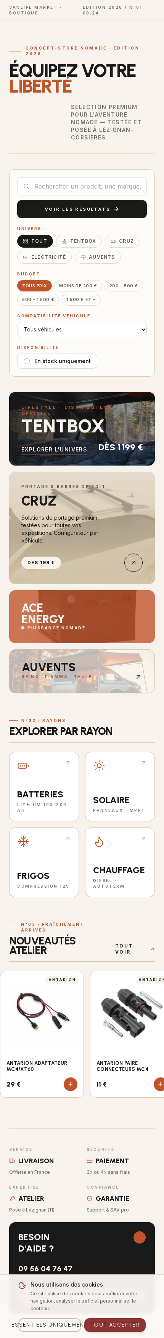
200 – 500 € (123, 285)
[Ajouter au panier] (70, 1084)
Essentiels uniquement (49, 1325)
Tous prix (34, 285)
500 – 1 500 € (38, 299)
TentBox (83, 241)
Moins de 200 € (78, 285)
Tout (39, 241)
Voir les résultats (77, 209)
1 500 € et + (81, 299)
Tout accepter (115, 1325)
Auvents (102, 257)
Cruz (126, 241)
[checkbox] (27, 361)
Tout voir (124, 949)
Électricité (48, 257)
